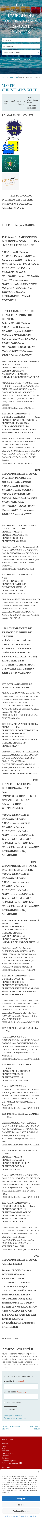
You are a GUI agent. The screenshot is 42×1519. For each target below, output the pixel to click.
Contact (5, 1458)
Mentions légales (9, 1460)
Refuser (21, 1505)
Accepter (21, 1499)
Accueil (5, 77)
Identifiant (14, 1381)
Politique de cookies (11, 1516)
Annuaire (5, 1451)
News (4, 1446)
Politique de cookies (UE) (12, 1463)
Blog (3, 1448)
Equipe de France (9, 1453)
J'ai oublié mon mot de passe (16, 1418)
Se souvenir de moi (13, 1402)
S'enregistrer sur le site (13, 1416)
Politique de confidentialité (27, 1516)
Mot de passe (15, 1392)
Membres (14, 77)
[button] (39, 1472)
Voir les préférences (21, 1511)
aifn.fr (21, 4)
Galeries (5, 1456)
